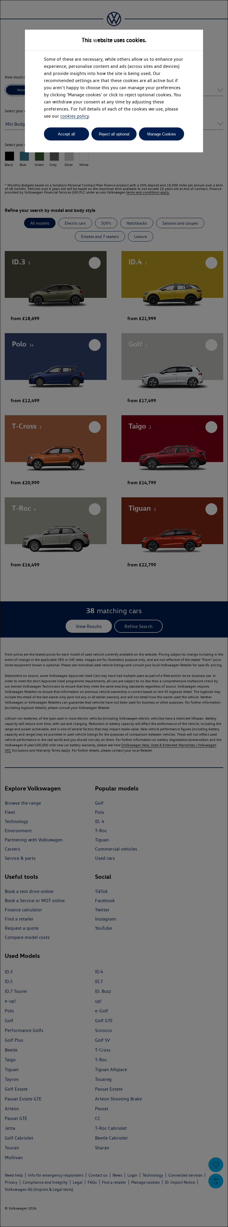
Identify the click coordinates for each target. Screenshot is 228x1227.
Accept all (66, 134)
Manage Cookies (161, 134)
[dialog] (114, 613)
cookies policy (74, 116)
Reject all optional (114, 134)
